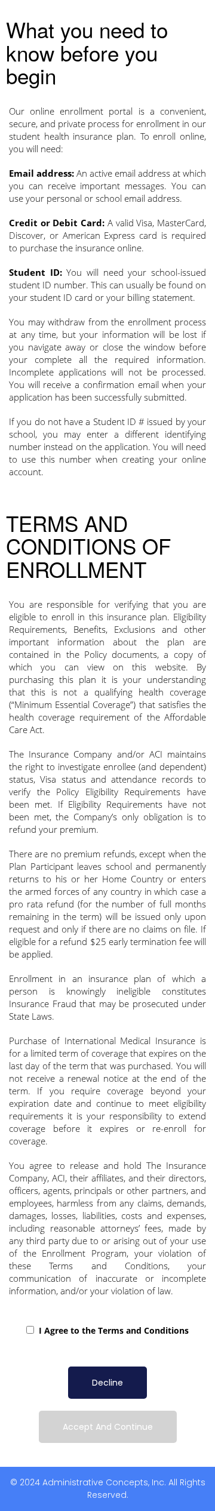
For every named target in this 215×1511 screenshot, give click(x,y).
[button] (107, 1383)
